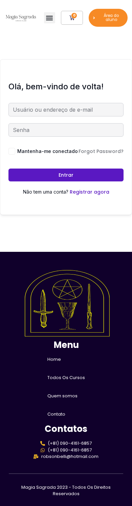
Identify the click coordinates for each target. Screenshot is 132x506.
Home (54, 359)
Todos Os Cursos (66, 377)
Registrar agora (89, 192)
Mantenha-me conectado (47, 151)
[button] (49, 17)
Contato (56, 414)
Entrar (66, 175)
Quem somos (62, 396)
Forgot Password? (101, 151)
